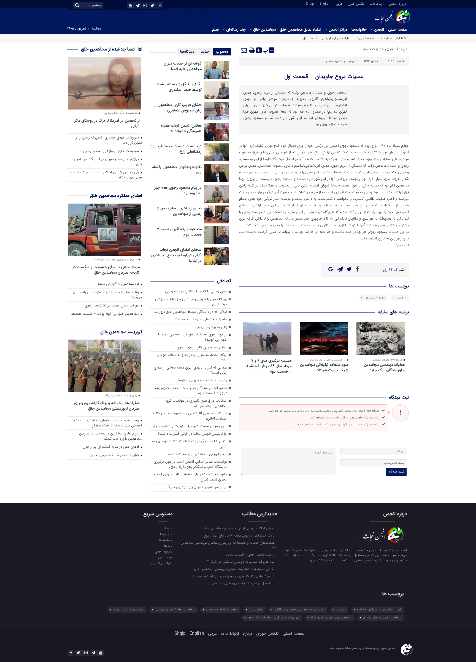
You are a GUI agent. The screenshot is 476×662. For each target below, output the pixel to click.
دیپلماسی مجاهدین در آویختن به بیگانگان (299, 609)
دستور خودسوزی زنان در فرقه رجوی (202, 347)
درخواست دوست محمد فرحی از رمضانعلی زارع (176, 149)
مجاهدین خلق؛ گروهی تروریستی (175, 609)
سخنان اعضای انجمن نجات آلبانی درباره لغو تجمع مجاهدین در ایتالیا (176, 255)
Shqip (310, 3)
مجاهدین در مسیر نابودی (128, 609)
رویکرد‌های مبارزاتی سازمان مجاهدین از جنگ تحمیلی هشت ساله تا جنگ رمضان (108, 423)
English (325, 3)
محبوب (222, 51)
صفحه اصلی (397, 29)
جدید (205, 51)
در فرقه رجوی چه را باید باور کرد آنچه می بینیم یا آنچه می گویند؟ (192, 337)
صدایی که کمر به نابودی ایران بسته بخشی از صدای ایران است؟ (190, 370)
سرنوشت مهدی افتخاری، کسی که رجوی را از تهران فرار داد (109, 140)
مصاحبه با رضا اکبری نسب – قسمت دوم (179, 231)
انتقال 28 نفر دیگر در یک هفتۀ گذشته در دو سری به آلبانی (189, 444)
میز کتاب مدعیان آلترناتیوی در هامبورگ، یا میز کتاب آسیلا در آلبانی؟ (190, 416)
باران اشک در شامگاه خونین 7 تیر (115, 455)
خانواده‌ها (359, 29)
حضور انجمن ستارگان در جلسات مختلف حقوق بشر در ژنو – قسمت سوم (191, 391)
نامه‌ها (168, 545)
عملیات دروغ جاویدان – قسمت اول (323, 76)
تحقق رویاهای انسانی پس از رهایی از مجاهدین (179, 211)
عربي (339, 3)
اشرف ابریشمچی (161, 562)
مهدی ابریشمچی (375, 297)
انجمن (379, 29)
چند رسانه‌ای (236, 29)
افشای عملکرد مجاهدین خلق (116, 195)
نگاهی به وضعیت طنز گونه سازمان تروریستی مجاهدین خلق (234, 568)
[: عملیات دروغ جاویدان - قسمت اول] (244, 50)
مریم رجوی (165, 557)
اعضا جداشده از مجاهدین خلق (109, 49)
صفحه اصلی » (366, 38)
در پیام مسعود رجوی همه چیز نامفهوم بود (178, 190)
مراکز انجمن (338, 29)
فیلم (215, 29)
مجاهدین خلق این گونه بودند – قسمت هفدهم (105, 314)
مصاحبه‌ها (165, 539)
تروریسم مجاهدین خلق (121, 332)
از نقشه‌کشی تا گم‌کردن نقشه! (118, 284)
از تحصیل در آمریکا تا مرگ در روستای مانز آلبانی (107, 123)
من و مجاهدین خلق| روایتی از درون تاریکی (196, 487)
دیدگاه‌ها (187, 51)
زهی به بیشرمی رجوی (211, 327)
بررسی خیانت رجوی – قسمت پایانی (250, 554)
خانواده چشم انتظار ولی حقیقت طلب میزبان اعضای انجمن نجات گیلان (190, 477)
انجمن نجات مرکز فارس (341, 61)
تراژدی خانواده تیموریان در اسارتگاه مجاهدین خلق (108, 162)
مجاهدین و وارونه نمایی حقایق (382, 617)
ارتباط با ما (376, 3)
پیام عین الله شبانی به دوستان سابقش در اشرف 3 (241, 561)
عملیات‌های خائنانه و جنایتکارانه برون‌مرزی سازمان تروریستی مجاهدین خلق (107, 405)
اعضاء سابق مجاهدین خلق (300, 29)
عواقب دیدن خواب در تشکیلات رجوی (112, 305)
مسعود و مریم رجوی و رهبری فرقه (331, 617)
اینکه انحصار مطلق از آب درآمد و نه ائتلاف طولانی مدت (192, 358)
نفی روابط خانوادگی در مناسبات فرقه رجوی (273, 617)
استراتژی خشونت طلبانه (380, 49)
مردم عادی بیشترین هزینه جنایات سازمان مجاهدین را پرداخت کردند (110, 436)
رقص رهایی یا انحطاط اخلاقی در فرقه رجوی (196, 291)
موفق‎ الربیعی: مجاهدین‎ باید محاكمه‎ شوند (197, 454)
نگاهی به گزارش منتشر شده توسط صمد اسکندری (179, 87)
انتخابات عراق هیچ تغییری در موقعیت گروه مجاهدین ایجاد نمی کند (196, 403)
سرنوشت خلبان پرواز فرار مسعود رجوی (111, 151)
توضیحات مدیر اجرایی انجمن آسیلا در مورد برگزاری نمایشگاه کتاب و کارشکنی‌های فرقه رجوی (190, 464)
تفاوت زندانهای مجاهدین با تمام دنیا (177, 169)
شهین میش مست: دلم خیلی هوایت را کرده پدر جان (189, 426)
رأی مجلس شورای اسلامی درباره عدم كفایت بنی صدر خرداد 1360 (106, 175)
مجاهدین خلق (264, 29)
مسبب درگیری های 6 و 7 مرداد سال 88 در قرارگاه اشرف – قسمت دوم (268, 366)
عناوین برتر (255, 609)
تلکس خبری (356, 3)
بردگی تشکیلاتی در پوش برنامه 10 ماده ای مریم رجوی (239, 535)
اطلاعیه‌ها (166, 534)
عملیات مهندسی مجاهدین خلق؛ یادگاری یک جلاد (384, 367)
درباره (247, 633)
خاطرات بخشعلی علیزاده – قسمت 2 (201, 319)
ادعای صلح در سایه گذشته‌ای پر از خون (111, 447)
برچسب (401, 297)
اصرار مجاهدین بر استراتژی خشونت (379, 609)
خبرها (168, 528)
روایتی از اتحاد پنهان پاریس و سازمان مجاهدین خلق (239, 528)
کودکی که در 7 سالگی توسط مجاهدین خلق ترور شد (190, 312)
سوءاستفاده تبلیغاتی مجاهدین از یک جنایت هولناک (324, 367)
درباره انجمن (397, 3)
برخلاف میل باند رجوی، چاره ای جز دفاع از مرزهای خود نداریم (191, 302)
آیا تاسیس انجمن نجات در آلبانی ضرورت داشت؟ (192, 434)
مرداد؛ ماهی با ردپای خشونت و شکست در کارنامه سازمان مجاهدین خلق (106, 269)
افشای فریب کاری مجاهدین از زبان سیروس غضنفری (178, 107)
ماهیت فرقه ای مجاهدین (222, 609)
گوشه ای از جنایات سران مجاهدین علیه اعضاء (183, 66)
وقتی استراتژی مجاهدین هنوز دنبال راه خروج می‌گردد (107, 295)
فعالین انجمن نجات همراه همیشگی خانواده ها (181, 128)
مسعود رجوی (163, 551)
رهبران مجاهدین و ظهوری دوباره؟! (202, 380)
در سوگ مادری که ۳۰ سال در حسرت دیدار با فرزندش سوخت (233, 575)
